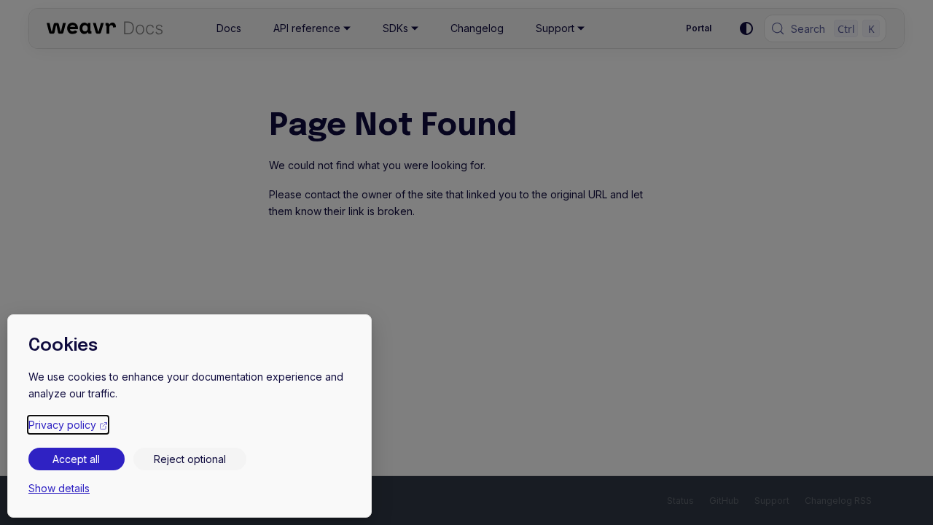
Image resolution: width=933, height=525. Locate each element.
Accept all (76, 459)
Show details (59, 488)
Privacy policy (68, 424)
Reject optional (190, 459)
